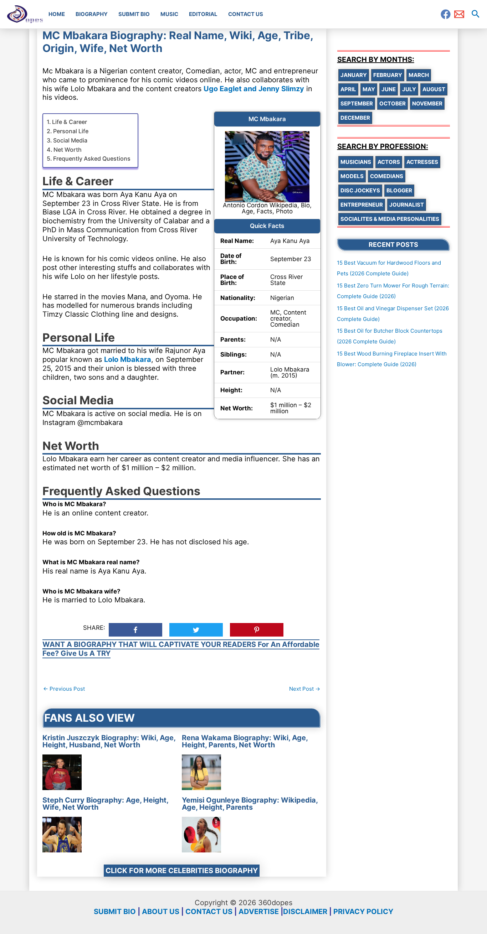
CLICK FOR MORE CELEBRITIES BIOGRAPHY (182, 870)
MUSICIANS (355, 162)
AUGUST (433, 89)
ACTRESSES (422, 162)
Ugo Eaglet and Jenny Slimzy (254, 88)
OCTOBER (392, 103)
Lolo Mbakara (127, 359)
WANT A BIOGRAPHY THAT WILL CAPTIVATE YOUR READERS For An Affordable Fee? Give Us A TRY (180, 649)
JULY (409, 89)
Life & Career (69, 121)
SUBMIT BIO (115, 911)
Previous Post (64, 688)
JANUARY (353, 75)
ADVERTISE (259, 911)
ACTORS (389, 162)
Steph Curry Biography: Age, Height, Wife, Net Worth (105, 803)
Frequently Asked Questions (91, 158)
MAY (369, 89)
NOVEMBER (427, 103)
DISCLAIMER (305, 911)
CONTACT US (208, 911)
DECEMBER (355, 117)
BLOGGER (399, 190)
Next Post (304, 688)
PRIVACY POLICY (363, 911)
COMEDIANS (386, 176)
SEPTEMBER (356, 103)
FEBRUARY (387, 75)
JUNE (388, 89)
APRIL (348, 89)
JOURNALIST (406, 204)
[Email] (459, 14)
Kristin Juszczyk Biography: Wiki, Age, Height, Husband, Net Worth (108, 741)
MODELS (352, 176)
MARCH (419, 75)
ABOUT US (160, 911)
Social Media (70, 140)
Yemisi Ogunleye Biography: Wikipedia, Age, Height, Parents (250, 803)
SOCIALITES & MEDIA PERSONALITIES (389, 219)
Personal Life (70, 131)
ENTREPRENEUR (361, 204)
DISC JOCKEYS (360, 190)
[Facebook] (446, 14)
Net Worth (67, 149)
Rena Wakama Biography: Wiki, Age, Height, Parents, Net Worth (245, 741)
